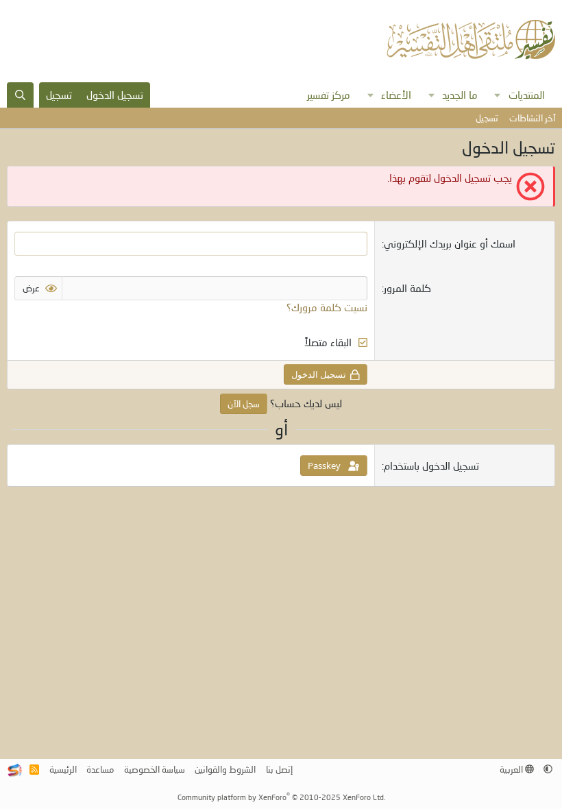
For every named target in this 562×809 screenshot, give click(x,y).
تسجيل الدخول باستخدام (431, 465)
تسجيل (487, 117)
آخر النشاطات (532, 117)
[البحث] (20, 95)
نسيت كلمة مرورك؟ (326, 307)
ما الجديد (460, 94)
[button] (497, 95)
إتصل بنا (279, 769)
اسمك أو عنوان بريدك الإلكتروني (449, 243)
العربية (512, 769)
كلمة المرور (407, 288)
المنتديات (527, 94)
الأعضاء (396, 94)
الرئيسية (63, 769)
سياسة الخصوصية (154, 769)
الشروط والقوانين (225, 769)
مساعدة (100, 769)
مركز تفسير (328, 94)
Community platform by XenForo (281, 797)
